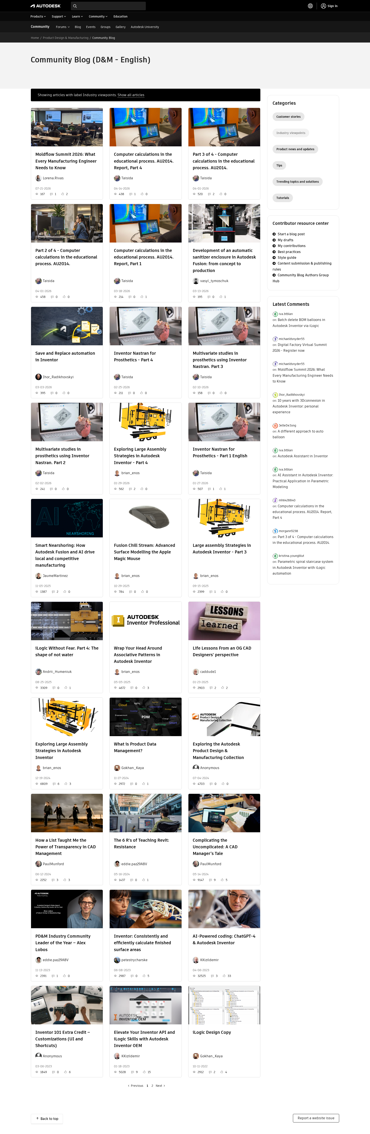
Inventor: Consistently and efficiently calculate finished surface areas (142, 942)
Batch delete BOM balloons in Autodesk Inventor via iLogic (299, 322)
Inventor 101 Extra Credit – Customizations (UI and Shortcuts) (62, 1039)
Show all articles (131, 95)
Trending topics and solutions (297, 181)
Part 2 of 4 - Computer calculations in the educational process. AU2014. (66, 257)
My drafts (285, 240)
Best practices (289, 251)
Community (40, 26)
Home (35, 38)
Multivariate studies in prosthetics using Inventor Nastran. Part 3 (220, 359)
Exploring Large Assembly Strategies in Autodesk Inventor (61, 750)
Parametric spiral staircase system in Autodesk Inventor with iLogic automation (303, 567)
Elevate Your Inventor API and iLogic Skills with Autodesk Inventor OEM (144, 1039)
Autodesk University (145, 27)
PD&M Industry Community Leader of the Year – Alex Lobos (63, 942)
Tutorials (282, 198)
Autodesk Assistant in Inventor (303, 456)
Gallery (121, 27)
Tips (279, 165)
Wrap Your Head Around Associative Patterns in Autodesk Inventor (138, 654)
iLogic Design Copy (212, 1032)
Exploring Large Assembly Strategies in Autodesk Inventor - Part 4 (140, 455)
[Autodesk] (46, 6)
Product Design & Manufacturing (65, 38)
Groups (105, 27)
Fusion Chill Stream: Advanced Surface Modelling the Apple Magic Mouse (144, 552)
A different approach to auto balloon (298, 434)
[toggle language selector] (310, 5)
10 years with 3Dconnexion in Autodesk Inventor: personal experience (299, 406)
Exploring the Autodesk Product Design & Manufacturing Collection (218, 750)
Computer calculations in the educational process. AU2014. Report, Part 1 (144, 257)
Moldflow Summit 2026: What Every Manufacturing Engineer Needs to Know (66, 161)
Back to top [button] (49, 1118)
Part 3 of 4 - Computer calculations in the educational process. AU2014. (224, 161)
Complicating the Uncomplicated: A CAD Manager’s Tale (215, 846)
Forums (61, 27)
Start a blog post (291, 234)
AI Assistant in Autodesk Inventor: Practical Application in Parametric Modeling (303, 481)
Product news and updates (295, 149)
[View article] (67, 127)
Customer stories (288, 117)
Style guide (287, 257)
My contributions (292, 245)
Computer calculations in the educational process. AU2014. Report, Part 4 (144, 161)
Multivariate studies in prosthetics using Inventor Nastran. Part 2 (62, 455)
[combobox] (108, 6)
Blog (78, 27)
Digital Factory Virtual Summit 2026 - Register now (300, 347)
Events (90, 27)
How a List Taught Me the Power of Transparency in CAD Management (65, 846)
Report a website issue (316, 1118)
